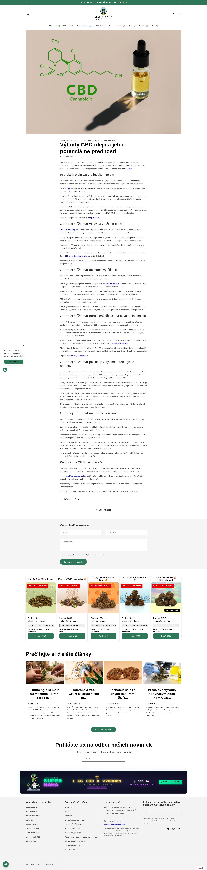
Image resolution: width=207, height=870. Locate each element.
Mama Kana (35, 864)
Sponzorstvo (70, 849)
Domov (63, 141)
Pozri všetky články (103, 729)
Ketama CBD (31, 841)
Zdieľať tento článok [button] (71, 499)
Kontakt (68, 811)
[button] (28, 14)
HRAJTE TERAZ (171, 782)
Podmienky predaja (73, 833)
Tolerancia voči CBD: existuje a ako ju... (84, 694)
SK (202, 868)
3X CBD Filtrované (33, 833)
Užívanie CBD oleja (68, 230)
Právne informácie (72, 828)
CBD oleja (128, 169)
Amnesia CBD (31, 807)
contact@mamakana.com (114, 824)
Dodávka (68, 816)
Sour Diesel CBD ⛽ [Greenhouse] (166, 579)
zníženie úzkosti (112, 284)
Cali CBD (29, 820)
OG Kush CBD (31, 811)
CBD (68, 188)
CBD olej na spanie (78, 356)
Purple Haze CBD (33, 816)
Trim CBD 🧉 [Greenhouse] (41, 579)
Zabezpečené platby (73, 824)
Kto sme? (68, 807)
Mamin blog (72, 141)
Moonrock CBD (32, 824)
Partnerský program (73, 845)
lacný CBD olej (94, 218)
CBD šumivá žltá (32, 828)
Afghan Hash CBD (33, 837)
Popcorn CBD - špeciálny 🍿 (72, 579)
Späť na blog (105, 510)
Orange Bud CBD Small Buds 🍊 (103, 579)
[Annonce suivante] (180, 2)
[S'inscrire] (122, 759)
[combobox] (201, 868)
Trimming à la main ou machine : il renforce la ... (45, 694)
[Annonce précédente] (26, 2)
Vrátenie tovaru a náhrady (75, 820)
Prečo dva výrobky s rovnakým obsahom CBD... (162, 694)
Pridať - (41, 636)
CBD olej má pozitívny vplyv (76, 256)
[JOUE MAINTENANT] (103, 782)
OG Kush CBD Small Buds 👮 (135, 579)
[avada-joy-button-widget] (6, 864)
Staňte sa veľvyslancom (75, 841)
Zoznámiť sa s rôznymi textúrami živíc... (123, 694)
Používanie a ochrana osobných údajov (81, 837)
